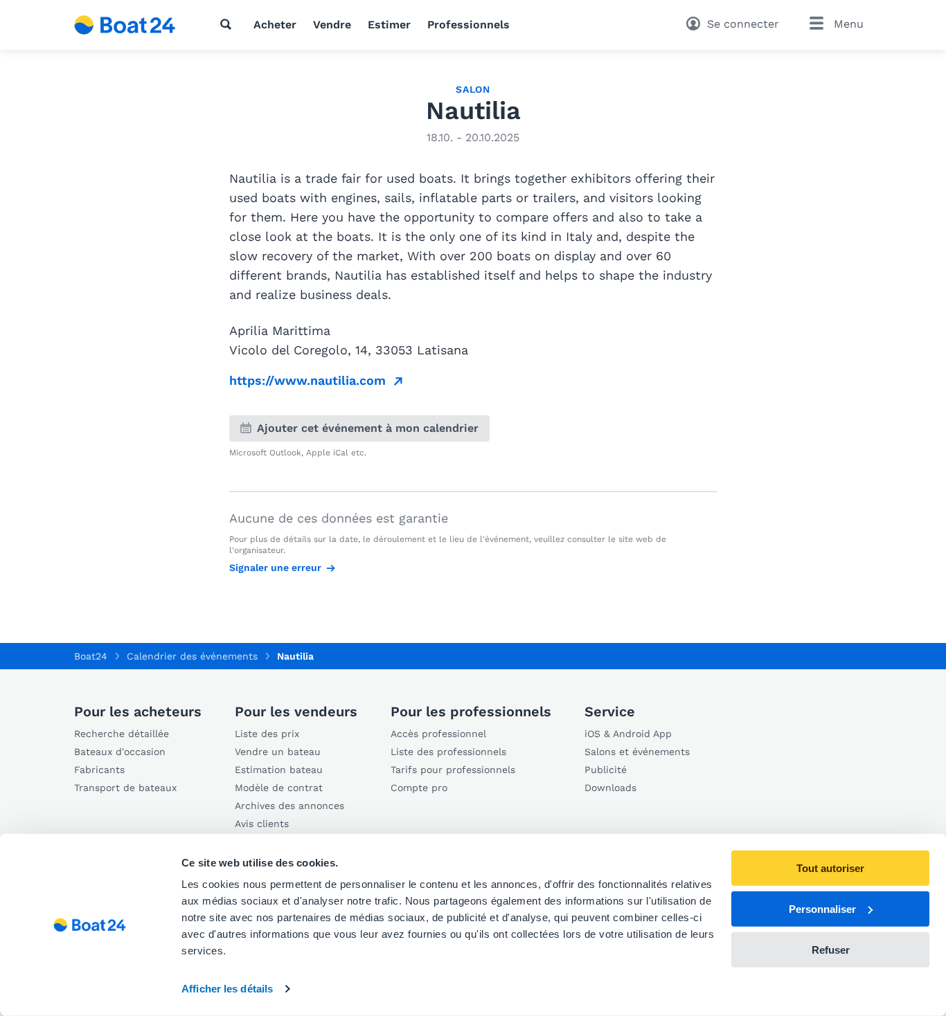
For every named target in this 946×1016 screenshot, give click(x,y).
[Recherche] (228, 24)
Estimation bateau (279, 769)
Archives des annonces (289, 805)
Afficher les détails (227, 989)
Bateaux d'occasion (120, 751)
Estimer (389, 24)
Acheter (274, 24)
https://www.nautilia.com (307, 380)
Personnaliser (822, 909)
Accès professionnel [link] (438, 733)
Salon (473, 89)
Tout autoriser (830, 868)
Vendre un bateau (278, 751)
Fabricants (99, 769)
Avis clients (262, 823)
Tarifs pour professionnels (453, 769)
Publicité (605, 769)
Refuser (831, 949)
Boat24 (90, 656)
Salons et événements (637, 751)
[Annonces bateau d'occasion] (125, 25)
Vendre (332, 24)
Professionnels (468, 24)
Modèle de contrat (279, 787)
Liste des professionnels (448, 751)
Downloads (610, 787)
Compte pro (419, 787)
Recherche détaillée (121, 733)
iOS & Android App (628, 733)
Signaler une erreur (275, 567)
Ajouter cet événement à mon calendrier (368, 428)
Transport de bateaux (125, 787)
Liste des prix (267, 733)
